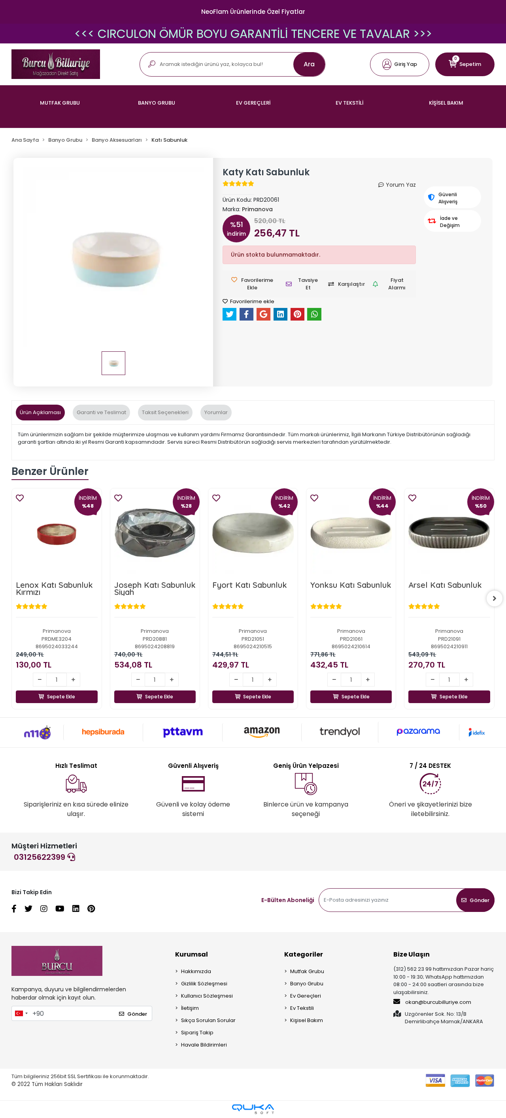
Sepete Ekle (61, 687)
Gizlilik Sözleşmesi (204, 983)
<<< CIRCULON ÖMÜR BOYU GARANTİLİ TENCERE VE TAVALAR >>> (253, 33)
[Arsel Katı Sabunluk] (449, 533)
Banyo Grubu (306, 983)
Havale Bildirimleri (204, 1045)
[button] (399, 64)
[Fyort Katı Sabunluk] (253, 533)
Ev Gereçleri (305, 996)
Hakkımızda (196, 971)
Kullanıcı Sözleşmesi (207, 996)
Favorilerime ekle (251, 301)
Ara (309, 64)
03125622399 (40, 857)
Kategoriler (303, 954)
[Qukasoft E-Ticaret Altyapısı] (253, 1109)
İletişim (190, 1008)
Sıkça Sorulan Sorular (208, 1020)
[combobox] (21, 1013)
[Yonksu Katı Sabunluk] (351, 533)
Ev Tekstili (302, 1008)
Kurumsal (191, 954)
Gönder (479, 900)
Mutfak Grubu (307, 971)
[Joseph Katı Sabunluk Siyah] (155, 533)
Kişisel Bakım (306, 1020)
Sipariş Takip (197, 1032)
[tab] (40, 412)
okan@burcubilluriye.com (437, 1002)
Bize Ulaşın (411, 954)
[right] (494, 598)
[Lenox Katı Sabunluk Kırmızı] (56, 533)
